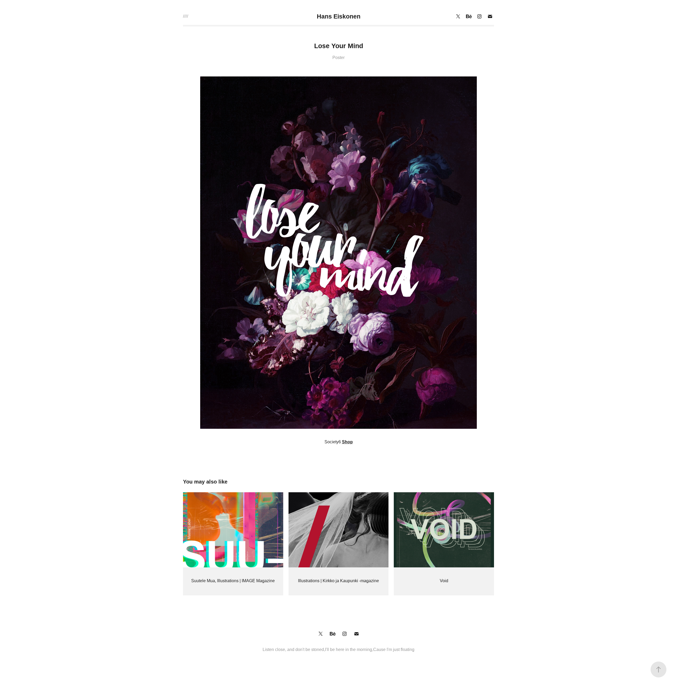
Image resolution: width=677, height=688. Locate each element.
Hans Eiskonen (338, 16)
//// (185, 16)
